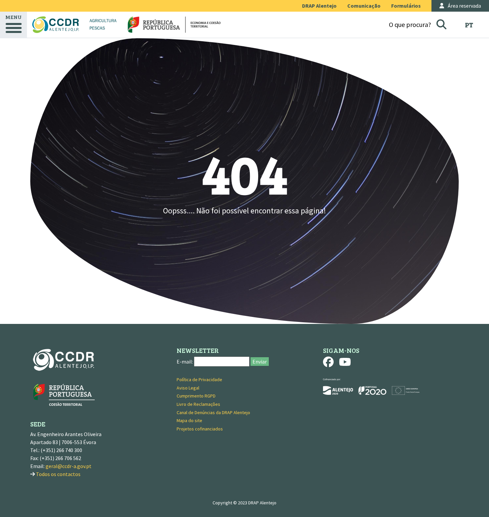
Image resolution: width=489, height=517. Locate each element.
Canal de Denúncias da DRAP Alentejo (213, 412)
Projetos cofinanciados (200, 428)
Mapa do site (189, 420)
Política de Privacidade (199, 379)
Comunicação (364, 5)
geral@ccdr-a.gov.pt (68, 466)
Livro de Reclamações (198, 404)
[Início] (55, 24)
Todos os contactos (58, 474)
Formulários (406, 5)
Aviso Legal (188, 388)
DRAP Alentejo (319, 5)
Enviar (259, 361)
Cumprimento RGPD (196, 395)
